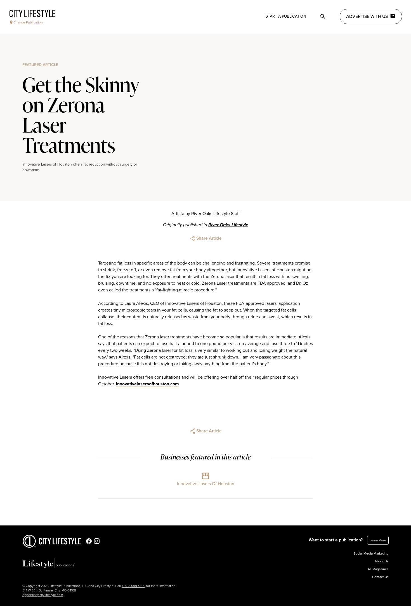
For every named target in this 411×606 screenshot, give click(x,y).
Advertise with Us (367, 16)
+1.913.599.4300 (133, 586)
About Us (382, 561)
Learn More (378, 540)
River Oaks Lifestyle (228, 225)
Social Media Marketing (371, 553)
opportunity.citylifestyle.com (42, 595)
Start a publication (286, 16)
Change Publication (28, 22)
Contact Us (380, 577)
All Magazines (378, 569)
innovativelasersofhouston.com (147, 384)
